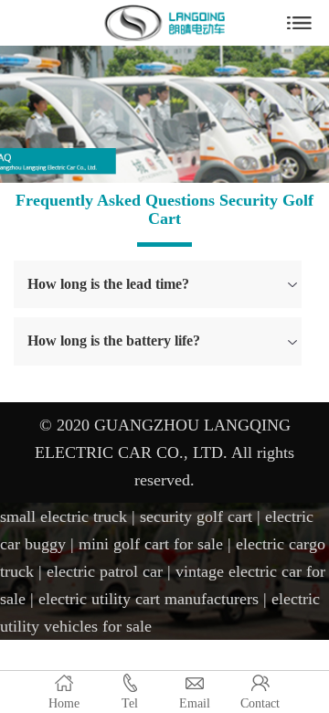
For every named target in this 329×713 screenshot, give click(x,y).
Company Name (164, 23)
